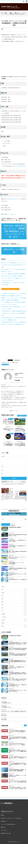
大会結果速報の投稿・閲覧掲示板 (15, 527)
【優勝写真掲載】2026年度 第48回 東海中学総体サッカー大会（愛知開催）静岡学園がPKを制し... (18, 655)
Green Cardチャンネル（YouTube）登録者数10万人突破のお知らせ (13, 711)
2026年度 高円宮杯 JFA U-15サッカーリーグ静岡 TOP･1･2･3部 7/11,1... (17, 691)
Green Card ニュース (9, 6)
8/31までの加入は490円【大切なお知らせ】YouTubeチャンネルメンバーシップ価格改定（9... (17, 744)
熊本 (24, 433)
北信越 (3, 592)
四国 (2, 607)
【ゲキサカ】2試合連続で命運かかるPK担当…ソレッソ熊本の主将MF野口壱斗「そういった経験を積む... (18, 764)
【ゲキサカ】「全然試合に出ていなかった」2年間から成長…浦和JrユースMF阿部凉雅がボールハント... (17, 757)
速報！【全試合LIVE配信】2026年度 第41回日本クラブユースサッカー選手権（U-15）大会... (18, 680)
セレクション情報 (5, 364)
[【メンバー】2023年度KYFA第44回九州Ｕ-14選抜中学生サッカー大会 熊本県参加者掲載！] (19, 439)
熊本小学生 (11, 433)
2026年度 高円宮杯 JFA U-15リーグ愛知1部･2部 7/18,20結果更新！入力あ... (18, 685)
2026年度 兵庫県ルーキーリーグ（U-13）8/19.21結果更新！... (16, 563)
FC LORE (19, 34)
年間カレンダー (10, 418)
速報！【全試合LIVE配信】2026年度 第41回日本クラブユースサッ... (18, 552)
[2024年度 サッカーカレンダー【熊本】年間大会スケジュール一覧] (8, 424)
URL (2, 473)
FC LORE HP (11, 214)
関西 (2, 601)
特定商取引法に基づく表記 (6, 833)
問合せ (3, 626)
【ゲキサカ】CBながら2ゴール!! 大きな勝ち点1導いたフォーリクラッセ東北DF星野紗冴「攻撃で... (17, 782)
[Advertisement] (14, 59)
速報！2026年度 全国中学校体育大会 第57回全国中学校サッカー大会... (18, 535)
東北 (2, 589)
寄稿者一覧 (3, 827)
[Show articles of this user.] (7, 377)
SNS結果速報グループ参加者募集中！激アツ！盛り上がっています (17, 668)
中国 (2, 604)
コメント (10, 362)
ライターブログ (15, 410)
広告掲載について (4, 821)
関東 (2, 595)
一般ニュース (23, 418)
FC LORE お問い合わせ (21, 166)
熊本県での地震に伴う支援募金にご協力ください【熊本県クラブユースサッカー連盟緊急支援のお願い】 (18, 751)
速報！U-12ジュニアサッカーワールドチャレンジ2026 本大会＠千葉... (17, 558)
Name (2, 466)
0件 (3, 29)
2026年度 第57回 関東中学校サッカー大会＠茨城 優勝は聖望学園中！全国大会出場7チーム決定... (18, 643)
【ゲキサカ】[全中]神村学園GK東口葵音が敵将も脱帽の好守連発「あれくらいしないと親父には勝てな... (18, 738)
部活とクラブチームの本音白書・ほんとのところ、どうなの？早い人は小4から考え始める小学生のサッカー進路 (13, 265)
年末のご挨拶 (3, 719)
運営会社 (2, 815)
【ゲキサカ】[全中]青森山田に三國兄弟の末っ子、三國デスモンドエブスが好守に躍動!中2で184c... (17, 731)
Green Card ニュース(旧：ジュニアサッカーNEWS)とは (11, 818)
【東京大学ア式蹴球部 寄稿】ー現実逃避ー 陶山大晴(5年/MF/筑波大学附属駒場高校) (17, 770)
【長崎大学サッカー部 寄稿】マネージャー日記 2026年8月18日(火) (17, 776)
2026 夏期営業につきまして (6, 702)
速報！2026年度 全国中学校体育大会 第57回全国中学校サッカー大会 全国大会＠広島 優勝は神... (18, 649)
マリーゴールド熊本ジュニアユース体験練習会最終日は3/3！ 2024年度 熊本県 (8, 444)
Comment (3, 456)
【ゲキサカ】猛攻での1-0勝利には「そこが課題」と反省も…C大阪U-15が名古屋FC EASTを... (18, 788)
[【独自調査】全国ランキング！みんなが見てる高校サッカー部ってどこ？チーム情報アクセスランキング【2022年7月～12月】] (19, 424)
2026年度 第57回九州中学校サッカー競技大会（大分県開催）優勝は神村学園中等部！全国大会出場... (18, 673)
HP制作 (3, 623)
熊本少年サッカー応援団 (14, 250)
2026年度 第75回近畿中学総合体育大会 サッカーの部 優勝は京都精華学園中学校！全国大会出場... (18, 661)
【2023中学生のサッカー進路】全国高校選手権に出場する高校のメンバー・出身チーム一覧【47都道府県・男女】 (13, 313)
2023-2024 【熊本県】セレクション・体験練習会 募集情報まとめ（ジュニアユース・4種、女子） (14, 231)
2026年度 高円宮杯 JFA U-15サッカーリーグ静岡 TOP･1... (17, 574)
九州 (2, 610)
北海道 (3, 586)
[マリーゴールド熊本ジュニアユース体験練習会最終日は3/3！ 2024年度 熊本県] (8, 439)
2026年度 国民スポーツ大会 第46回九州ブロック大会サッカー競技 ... (18, 541)
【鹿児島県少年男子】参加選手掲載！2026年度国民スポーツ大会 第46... (17, 569)
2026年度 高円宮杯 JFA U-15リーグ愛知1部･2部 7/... (18, 580)
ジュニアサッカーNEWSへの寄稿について (8, 824)
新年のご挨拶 (3, 715)
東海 (2, 598)
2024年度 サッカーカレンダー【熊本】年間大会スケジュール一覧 (8, 429)
